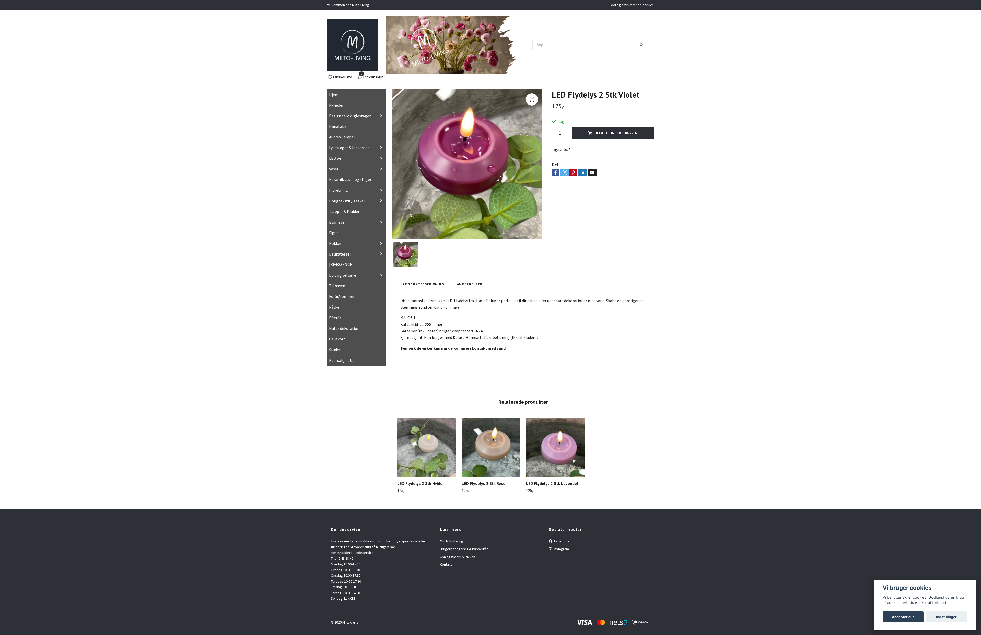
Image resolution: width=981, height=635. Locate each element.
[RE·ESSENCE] (341, 264)
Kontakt (446, 564)
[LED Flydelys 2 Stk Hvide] (426, 447)
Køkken (335, 243)
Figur (333, 232)
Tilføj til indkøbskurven (615, 133)
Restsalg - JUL (341, 360)
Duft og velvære (342, 275)
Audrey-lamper (342, 137)
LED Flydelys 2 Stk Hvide (419, 483)
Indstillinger (946, 617)
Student (336, 349)
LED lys (335, 158)
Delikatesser (340, 254)
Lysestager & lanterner (349, 147)
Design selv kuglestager (350, 115)
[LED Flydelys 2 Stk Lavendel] (555, 447)
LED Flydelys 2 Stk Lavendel (552, 483)
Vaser (333, 168)
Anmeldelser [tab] (469, 284)
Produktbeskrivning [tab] (423, 284)
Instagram (561, 549)
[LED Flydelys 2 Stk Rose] (491, 447)
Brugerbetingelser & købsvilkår (464, 549)
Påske (334, 307)
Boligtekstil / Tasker (347, 200)
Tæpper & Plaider (344, 211)
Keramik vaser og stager (350, 179)
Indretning (338, 190)
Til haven (337, 285)
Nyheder (336, 105)
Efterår (335, 317)
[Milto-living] (352, 45)
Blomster (337, 222)
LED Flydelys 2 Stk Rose (483, 483)
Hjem (333, 94)
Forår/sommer (342, 296)
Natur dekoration (344, 328)
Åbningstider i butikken (457, 557)
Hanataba (337, 126)
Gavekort (337, 338)
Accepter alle (903, 617)
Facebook (561, 541)
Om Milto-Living (451, 541)
